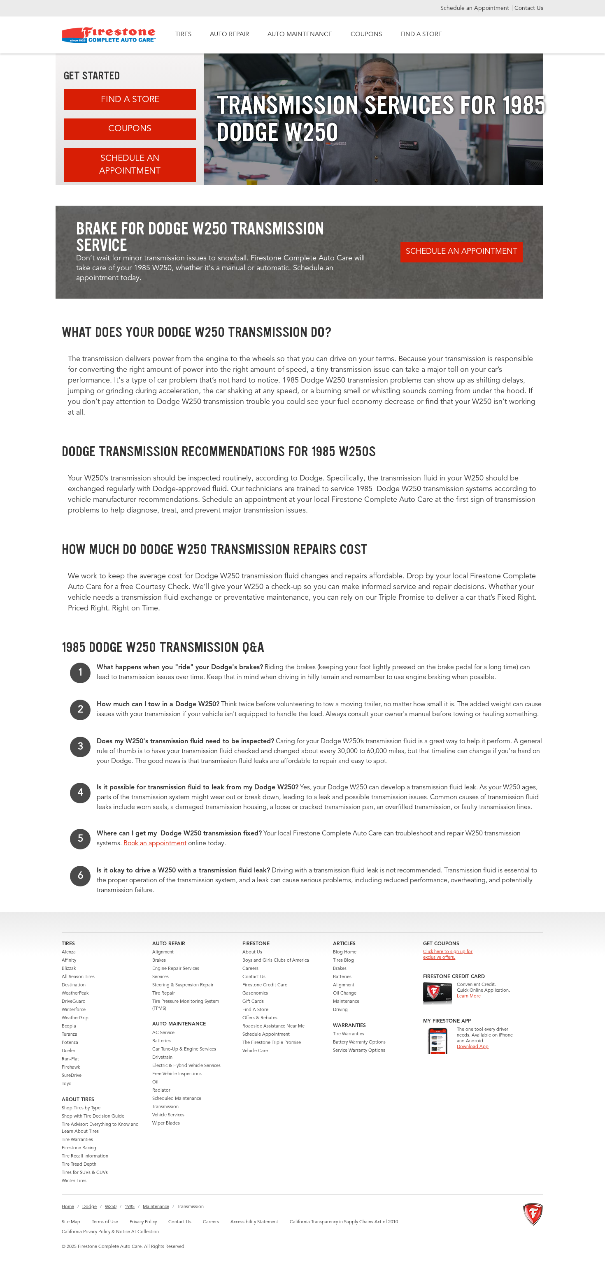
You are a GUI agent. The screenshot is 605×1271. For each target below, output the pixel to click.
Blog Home (344, 952)
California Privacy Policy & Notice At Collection (110, 1232)
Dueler (68, 1051)
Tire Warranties (77, 1140)
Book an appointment (154, 843)
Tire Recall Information (85, 1156)
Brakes (159, 960)
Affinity (69, 960)
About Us (252, 952)
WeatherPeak (75, 993)
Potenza (70, 1043)
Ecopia (69, 1026)
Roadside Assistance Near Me (273, 1026)
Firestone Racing (79, 1148)
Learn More (469, 996)
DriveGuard (74, 1002)
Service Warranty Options (359, 1050)
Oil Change (344, 993)
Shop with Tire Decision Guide (93, 1116)
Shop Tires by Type (81, 1108)
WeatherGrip (75, 1018)
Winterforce (74, 1010)
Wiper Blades (166, 1123)
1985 (130, 1207)
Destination (74, 985)
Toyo (67, 1084)
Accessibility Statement (254, 1222)
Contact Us (528, 8)
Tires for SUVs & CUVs (85, 1173)
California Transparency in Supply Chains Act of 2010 (344, 1222)
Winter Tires (74, 1181)
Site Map (71, 1222)
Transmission (165, 1107)
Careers (250, 969)
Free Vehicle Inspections (177, 1074)
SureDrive (71, 1076)
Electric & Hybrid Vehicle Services (186, 1066)
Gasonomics (255, 993)
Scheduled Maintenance (176, 1099)
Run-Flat (70, 1059)
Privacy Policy (143, 1222)
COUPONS (366, 35)
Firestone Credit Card (265, 985)
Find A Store (130, 99)
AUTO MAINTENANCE (300, 35)
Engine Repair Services (175, 969)
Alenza (69, 952)
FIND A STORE (421, 35)
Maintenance (346, 1002)
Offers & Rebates (259, 1018)
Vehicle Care (255, 1051)
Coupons (129, 129)
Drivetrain (162, 1057)
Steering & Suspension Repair (183, 985)
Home (68, 1207)
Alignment (163, 952)
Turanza (69, 1034)
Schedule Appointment (266, 1034)
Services (160, 977)
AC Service (163, 1033)
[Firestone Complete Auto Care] (109, 35)
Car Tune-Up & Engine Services (184, 1049)
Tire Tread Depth (79, 1164)
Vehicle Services (168, 1115)
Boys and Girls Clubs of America (275, 960)
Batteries (161, 1041)
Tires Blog (343, 960)
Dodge (89, 1207)
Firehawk (71, 1067)
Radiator (161, 1090)
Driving (340, 1010)
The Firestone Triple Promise (271, 1043)
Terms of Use (105, 1222)
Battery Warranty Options (359, 1042)
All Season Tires (78, 977)
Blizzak (69, 969)
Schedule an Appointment (475, 8)
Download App (473, 1047)
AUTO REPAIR (229, 35)
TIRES (183, 35)
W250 (110, 1207)
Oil (155, 1082)
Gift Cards (253, 1002)
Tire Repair (163, 993)
